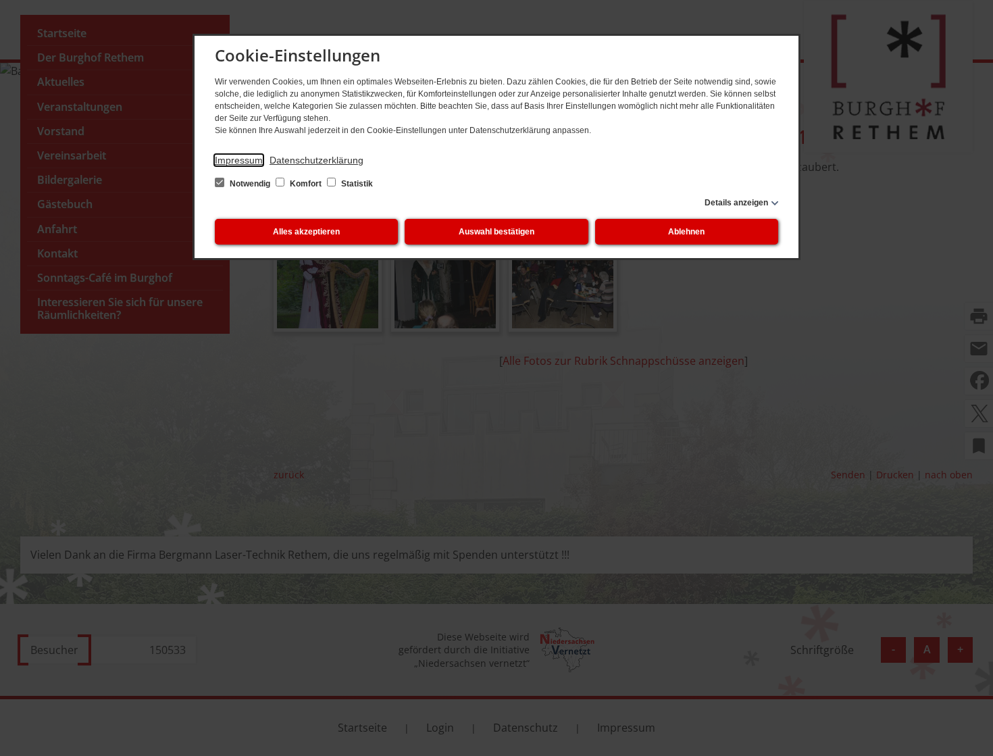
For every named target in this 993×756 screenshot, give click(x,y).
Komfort (306, 183)
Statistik (356, 183)
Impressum (239, 160)
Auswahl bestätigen (496, 231)
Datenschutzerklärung (316, 160)
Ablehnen (686, 231)
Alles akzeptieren (306, 231)
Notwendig (250, 183)
